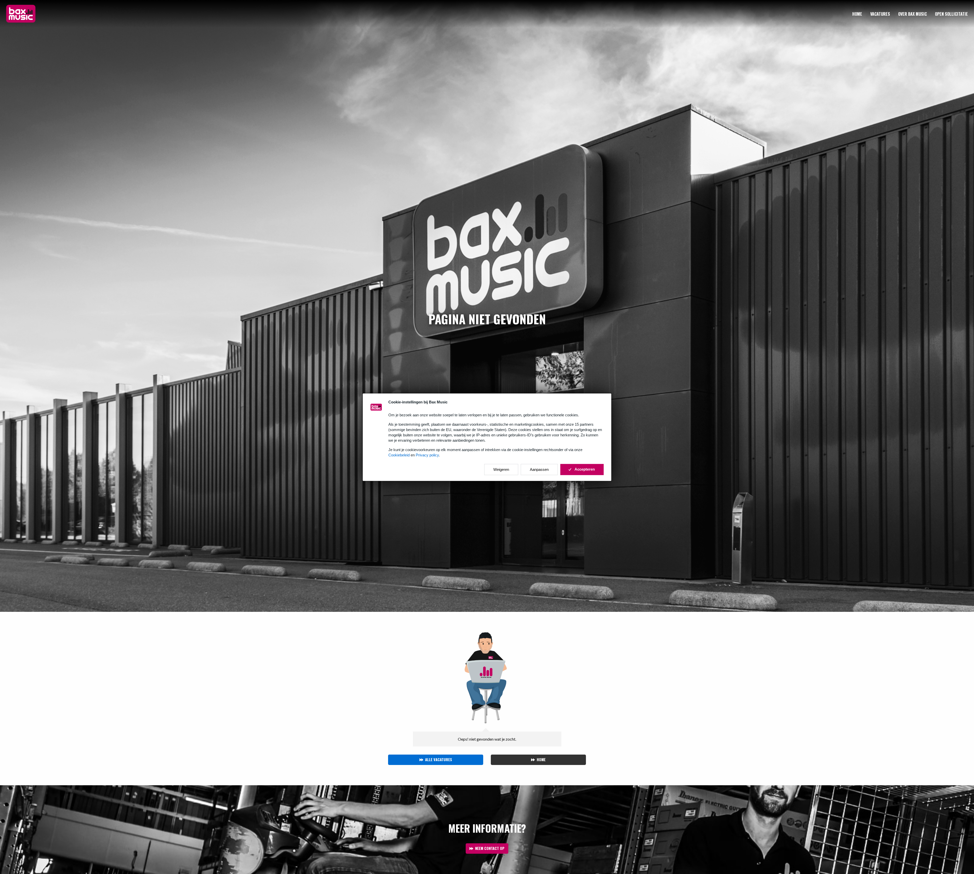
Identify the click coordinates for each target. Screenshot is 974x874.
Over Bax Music (912, 14)
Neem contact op (490, 848)
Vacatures (880, 14)
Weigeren (501, 469)
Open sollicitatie (951, 14)
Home (857, 14)
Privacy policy (427, 455)
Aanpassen (539, 469)
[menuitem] (857, 14)
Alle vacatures (438, 759)
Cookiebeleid (399, 455)
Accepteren (585, 469)
